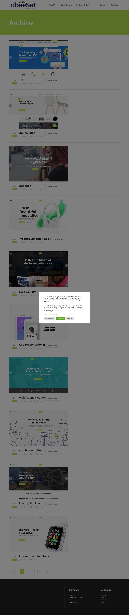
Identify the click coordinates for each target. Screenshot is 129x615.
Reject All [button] (69, 318)
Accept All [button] (61, 318)
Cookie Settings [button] (49, 318)
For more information (51, 314)
